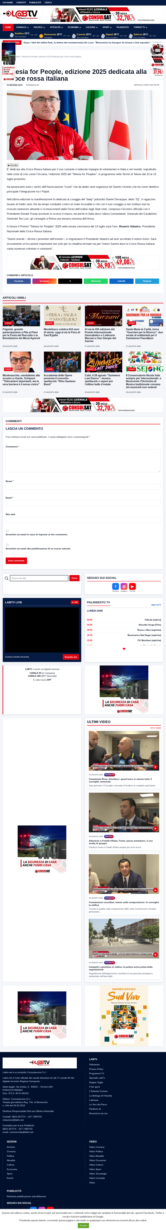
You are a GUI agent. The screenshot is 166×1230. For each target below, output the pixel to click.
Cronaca (21, 27)
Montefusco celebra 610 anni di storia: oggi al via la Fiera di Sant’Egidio (62, 332)
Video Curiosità (97, 1178)
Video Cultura (96, 1164)
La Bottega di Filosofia (100, 1095)
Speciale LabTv (97, 1078)
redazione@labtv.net (13, 1120)
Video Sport (95, 1169)
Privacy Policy (96, 1069)
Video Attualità (96, 1156)
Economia (73, 27)
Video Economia (97, 1160)
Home (8, 27)
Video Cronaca (96, 1147)
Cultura (90, 27)
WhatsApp (96, 281)
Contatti (21, 2)
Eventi (17, 57)
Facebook (18, 281)
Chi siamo (8, 2)
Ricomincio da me (98, 1113)
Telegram (147, 281)
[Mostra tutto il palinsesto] (124, 649)
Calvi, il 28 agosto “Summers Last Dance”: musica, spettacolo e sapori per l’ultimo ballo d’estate (102, 380)
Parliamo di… (96, 1109)
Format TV (139, 27)
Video (92, 1182)
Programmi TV (96, 1073)
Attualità (55, 27)
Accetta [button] (83, 1225)
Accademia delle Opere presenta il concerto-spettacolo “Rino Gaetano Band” (60, 380)
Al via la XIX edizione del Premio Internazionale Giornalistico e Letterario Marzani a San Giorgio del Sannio (100, 335)
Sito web (10, 514)
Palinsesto (123, 27)
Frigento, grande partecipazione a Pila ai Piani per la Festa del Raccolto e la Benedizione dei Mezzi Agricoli (21, 334)
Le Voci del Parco (98, 1104)
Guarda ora (71, 657)
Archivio (11, 1147)
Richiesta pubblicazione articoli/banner (26, 1196)
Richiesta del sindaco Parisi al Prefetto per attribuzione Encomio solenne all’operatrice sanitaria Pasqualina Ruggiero (88, 42)
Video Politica (96, 1151)
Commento (12, 446)
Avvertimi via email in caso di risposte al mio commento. (37, 534)
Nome (9, 481)
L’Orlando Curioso (98, 1091)
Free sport (94, 1086)
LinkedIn (121, 281)
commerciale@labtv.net (21, 1132)
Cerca (48, 2)
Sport (106, 27)
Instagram (44, 281)
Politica (38, 27)
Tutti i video (155, 728)
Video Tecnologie (98, 1173)
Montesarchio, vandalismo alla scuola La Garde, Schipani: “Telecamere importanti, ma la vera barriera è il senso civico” (21, 380)
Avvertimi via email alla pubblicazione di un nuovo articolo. (38, 548)
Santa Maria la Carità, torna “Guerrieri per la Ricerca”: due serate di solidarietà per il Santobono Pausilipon (144, 334)
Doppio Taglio (96, 1082)
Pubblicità (35, 2)
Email (9, 497)
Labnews (93, 1100)
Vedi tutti (156, 605)
